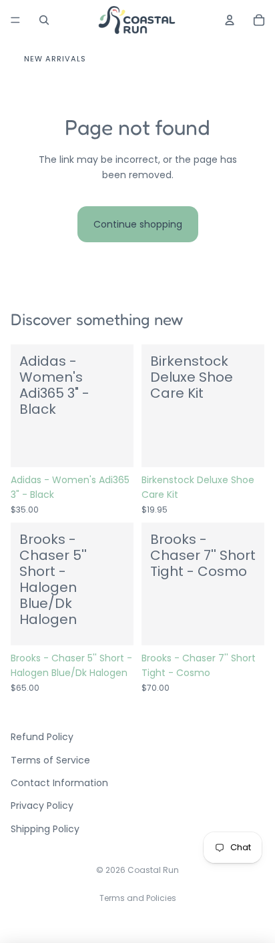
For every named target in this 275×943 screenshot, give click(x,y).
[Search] (44, 20)
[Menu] (15, 20)
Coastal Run (153, 870)
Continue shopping (137, 224)
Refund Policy (42, 736)
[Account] (229, 20)
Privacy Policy (42, 805)
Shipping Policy (45, 829)
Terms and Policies (137, 898)
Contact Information (59, 783)
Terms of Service (50, 760)
